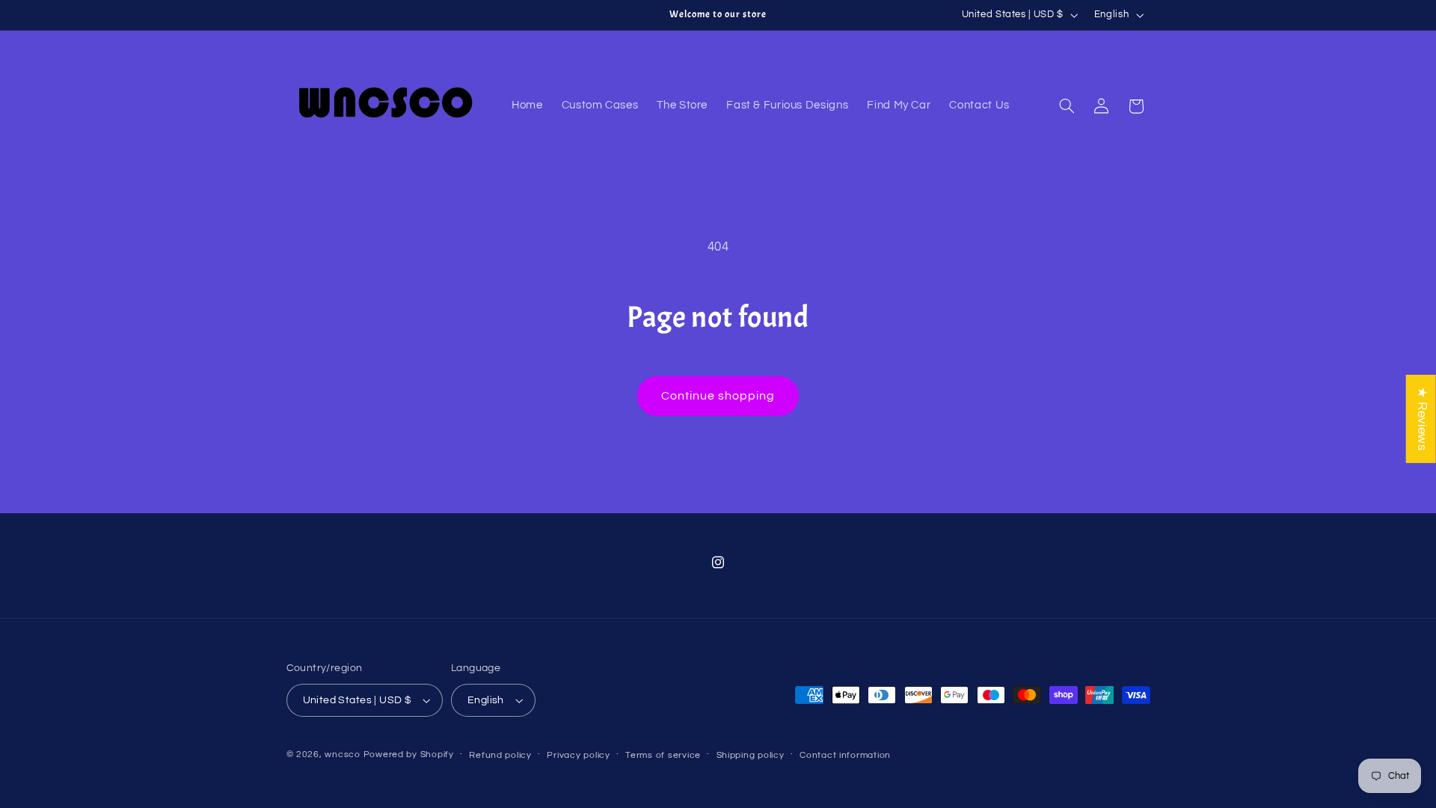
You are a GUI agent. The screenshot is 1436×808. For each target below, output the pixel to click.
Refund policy (500, 755)
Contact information (845, 755)
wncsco (342, 754)
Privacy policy (578, 755)
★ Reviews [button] (1422, 419)
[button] (1066, 106)
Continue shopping (718, 396)
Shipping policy (751, 755)
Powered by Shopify (408, 754)
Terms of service (663, 755)
